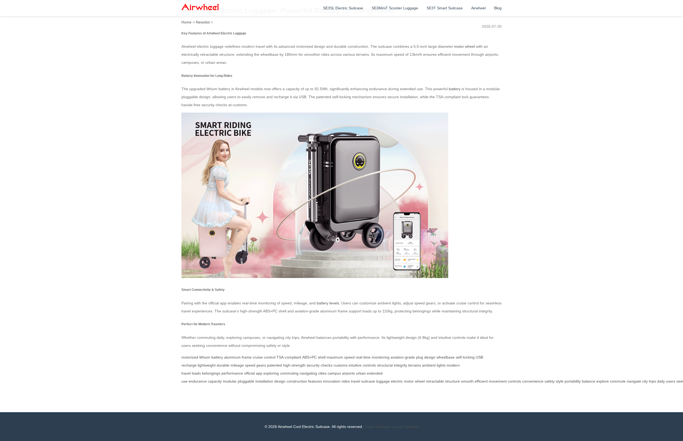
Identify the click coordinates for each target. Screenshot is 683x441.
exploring (271, 373)
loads (196, 373)
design (279, 381)
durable (223, 365)
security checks (319, 365)
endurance (198, 381)
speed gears (255, 365)
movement (498, 381)
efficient (481, 381)
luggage (383, 381)
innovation (331, 381)
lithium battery (211, 357)
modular (230, 381)
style (559, 381)
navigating (308, 373)
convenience (532, 381)
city (645, 381)
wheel (420, 381)
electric (397, 381)
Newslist (203, 22)
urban (361, 373)
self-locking (465, 357)
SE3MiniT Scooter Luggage (395, 8)
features (315, 381)
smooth (467, 381)
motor (409, 381)
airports (348, 373)
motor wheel (464, 46)
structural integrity (392, 365)
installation (264, 381)
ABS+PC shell (313, 357)
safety (550, 381)
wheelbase (445, 357)
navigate (634, 381)
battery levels (328, 303)
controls (514, 381)
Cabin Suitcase (378, 426)
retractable (435, 381)
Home (186, 22)
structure (452, 381)
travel (355, 381)
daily (661, 381)
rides (346, 381)
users (670, 381)
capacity (215, 381)
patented (274, 365)
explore (602, 381)
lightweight (207, 365)
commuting (289, 373)
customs (340, 365)
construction (297, 381)
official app (253, 373)
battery (454, 89)
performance (232, 373)
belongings (211, 373)
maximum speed (341, 357)
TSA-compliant (288, 357)
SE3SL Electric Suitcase (343, 8)
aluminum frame (238, 357)
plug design (425, 357)
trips (652, 381)
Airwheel (478, 8)
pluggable (246, 381)
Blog (498, 8)
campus (334, 373)
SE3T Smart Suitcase (445, 8)
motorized (189, 357)
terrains (414, 365)
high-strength (294, 365)
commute (618, 381)
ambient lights (434, 365)
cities (322, 373)
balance (588, 381)
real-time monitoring (373, 357)
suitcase (368, 381)
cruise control (264, 357)
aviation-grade (403, 357)
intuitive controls (362, 365)
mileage (237, 365)
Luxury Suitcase (405, 426)
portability (573, 381)
